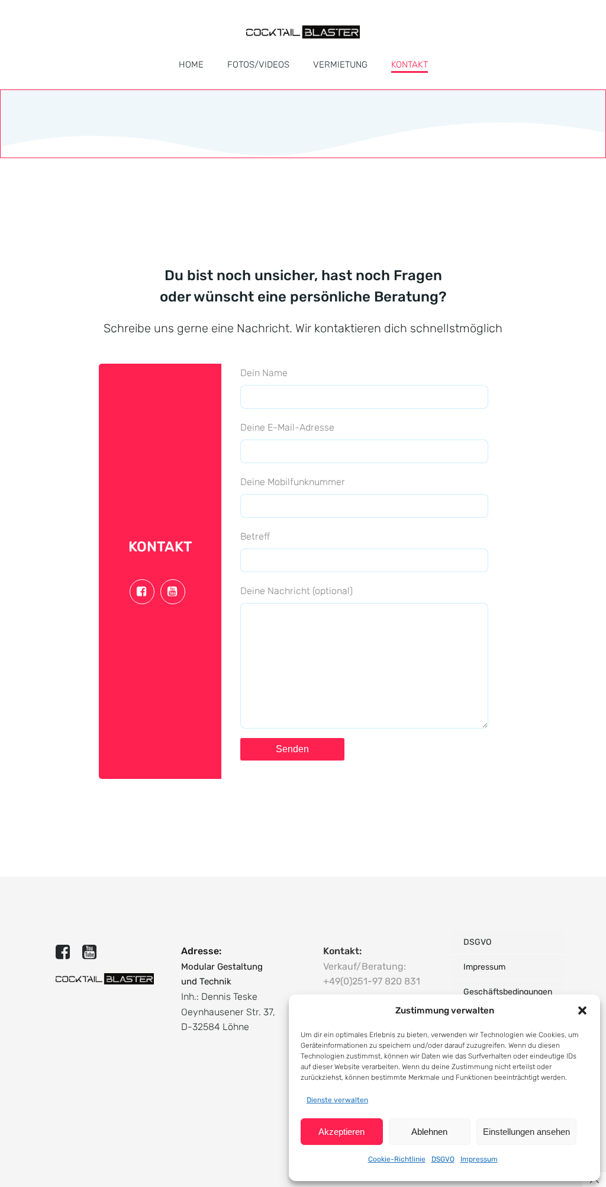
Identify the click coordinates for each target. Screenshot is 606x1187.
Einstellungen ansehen (526, 1132)
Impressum (479, 1159)
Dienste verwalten (337, 1100)
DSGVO (442, 1159)
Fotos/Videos (258, 64)
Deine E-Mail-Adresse (287, 427)
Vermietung (340, 64)
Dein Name (264, 372)
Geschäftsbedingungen (507, 992)
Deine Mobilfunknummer (292, 481)
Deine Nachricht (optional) (296, 590)
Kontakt (409, 64)
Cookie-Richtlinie (397, 1159)
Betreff (255, 536)
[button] (582, 1010)
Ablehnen (429, 1132)
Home (191, 64)
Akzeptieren (341, 1132)
